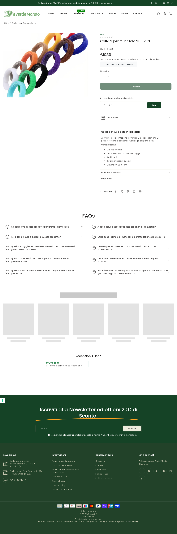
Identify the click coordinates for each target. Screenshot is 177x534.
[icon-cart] (171, 13)
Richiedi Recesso (103, 478)
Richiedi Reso (101, 474)
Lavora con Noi (59, 476)
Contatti (99, 465)
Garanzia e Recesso (62, 465)
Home (6, 23)
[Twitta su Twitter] (122, 191)
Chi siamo (100, 461)
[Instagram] (155, 3)
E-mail (108, 105)
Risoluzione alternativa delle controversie (65, 471)
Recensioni (100, 469)
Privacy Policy (107, 435)
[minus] (103, 77)
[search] (158, 13)
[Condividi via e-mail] (140, 191)
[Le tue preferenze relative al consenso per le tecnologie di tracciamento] (2, 400)
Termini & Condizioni (126, 435)
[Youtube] (164, 3)
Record (103, 34)
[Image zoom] (45, 65)
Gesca (128, 521)
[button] (135, 86)
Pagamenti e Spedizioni (63, 461)
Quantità (104, 71)
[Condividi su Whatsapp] (134, 191)
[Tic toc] (160, 3)
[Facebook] (151, 3)
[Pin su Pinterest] (128, 191)
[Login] (165, 14)
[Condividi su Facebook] (116, 191)
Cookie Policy (58, 481)
